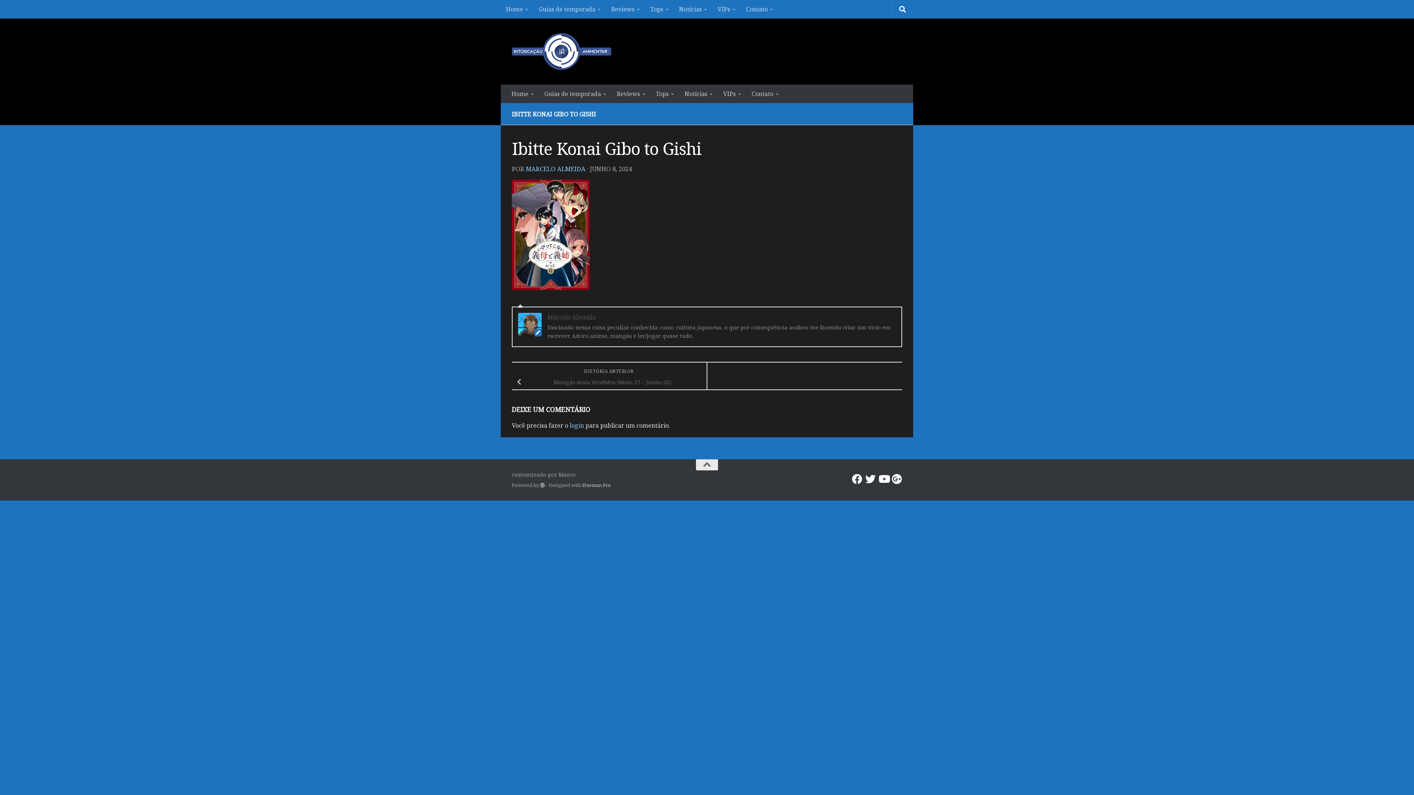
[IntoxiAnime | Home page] (561, 51)
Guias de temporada (567, 9)
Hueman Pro (596, 485)
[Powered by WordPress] (542, 485)
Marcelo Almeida (555, 169)
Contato (757, 9)
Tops (656, 9)
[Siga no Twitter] (870, 479)
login (577, 425)
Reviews (622, 9)
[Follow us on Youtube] (884, 479)
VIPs (724, 9)
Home (514, 9)
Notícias (690, 9)
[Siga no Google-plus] (897, 479)
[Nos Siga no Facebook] (857, 479)
